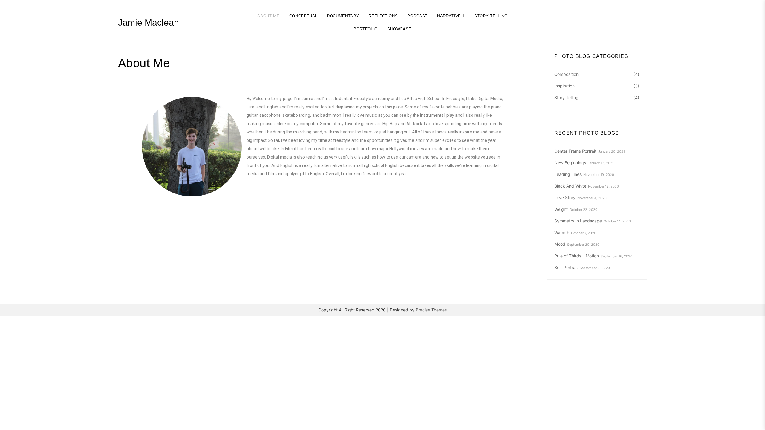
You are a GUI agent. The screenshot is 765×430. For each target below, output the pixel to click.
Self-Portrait (566, 267)
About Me (268, 16)
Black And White (570, 185)
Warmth (561, 232)
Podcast (417, 16)
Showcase (399, 29)
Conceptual (303, 16)
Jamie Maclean (148, 22)
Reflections (383, 16)
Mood (559, 244)
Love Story (565, 197)
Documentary (343, 16)
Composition (566, 74)
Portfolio (366, 29)
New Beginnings (570, 162)
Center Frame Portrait (575, 150)
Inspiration (564, 85)
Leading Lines (568, 174)
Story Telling (490, 16)
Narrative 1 (451, 16)
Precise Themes (431, 309)
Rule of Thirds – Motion (576, 255)
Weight (561, 209)
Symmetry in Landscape (578, 220)
